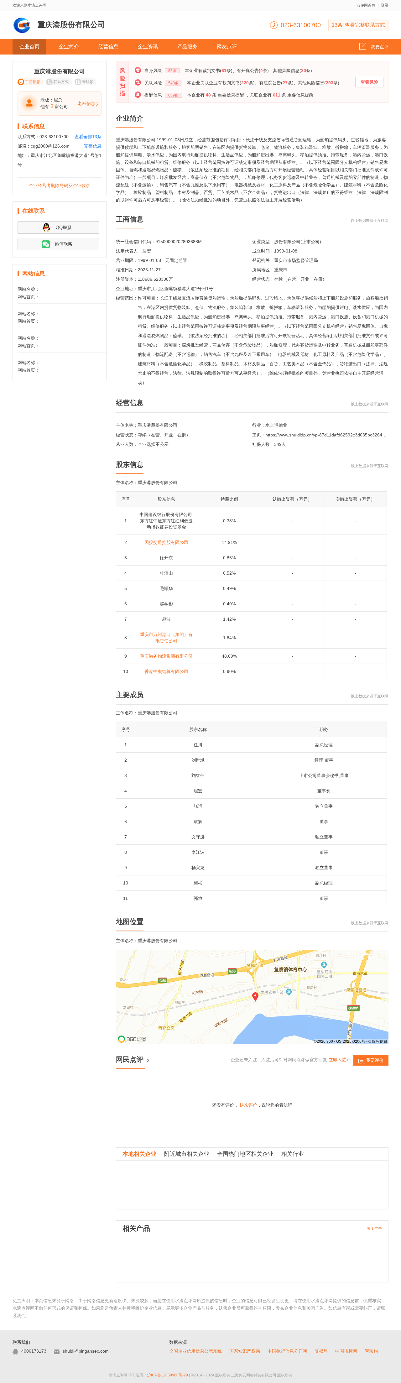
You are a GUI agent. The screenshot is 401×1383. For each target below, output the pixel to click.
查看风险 (369, 82)
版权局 (321, 1351)
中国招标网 (346, 1351)
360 (329, 1041)
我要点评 (379, 46)
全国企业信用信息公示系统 (195, 1351)
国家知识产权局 (244, 1351)
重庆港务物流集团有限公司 (166, 656)
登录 (384, 5)
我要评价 (374, 1060)
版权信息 (379, 1041)
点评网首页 (366, 5)
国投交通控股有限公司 (166, 542)
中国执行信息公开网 (287, 1351)
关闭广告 (374, 1228)
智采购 (371, 1351)
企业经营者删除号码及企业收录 (59, 185)
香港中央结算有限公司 (166, 671)
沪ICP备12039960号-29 (167, 1375)
